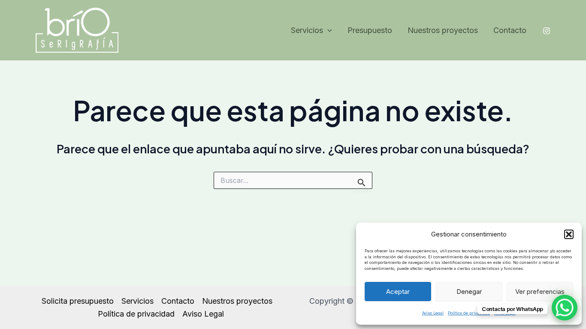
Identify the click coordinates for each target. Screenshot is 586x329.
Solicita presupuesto (78, 300)
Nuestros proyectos (443, 30)
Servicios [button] (307, 30)
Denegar (469, 291)
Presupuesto (369, 30)
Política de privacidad (469, 313)
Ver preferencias (540, 291)
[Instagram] (546, 31)
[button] (569, 234)
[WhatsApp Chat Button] (564, 307)
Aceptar (398, 291)
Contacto (509, 30)
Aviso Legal (433, 313)
